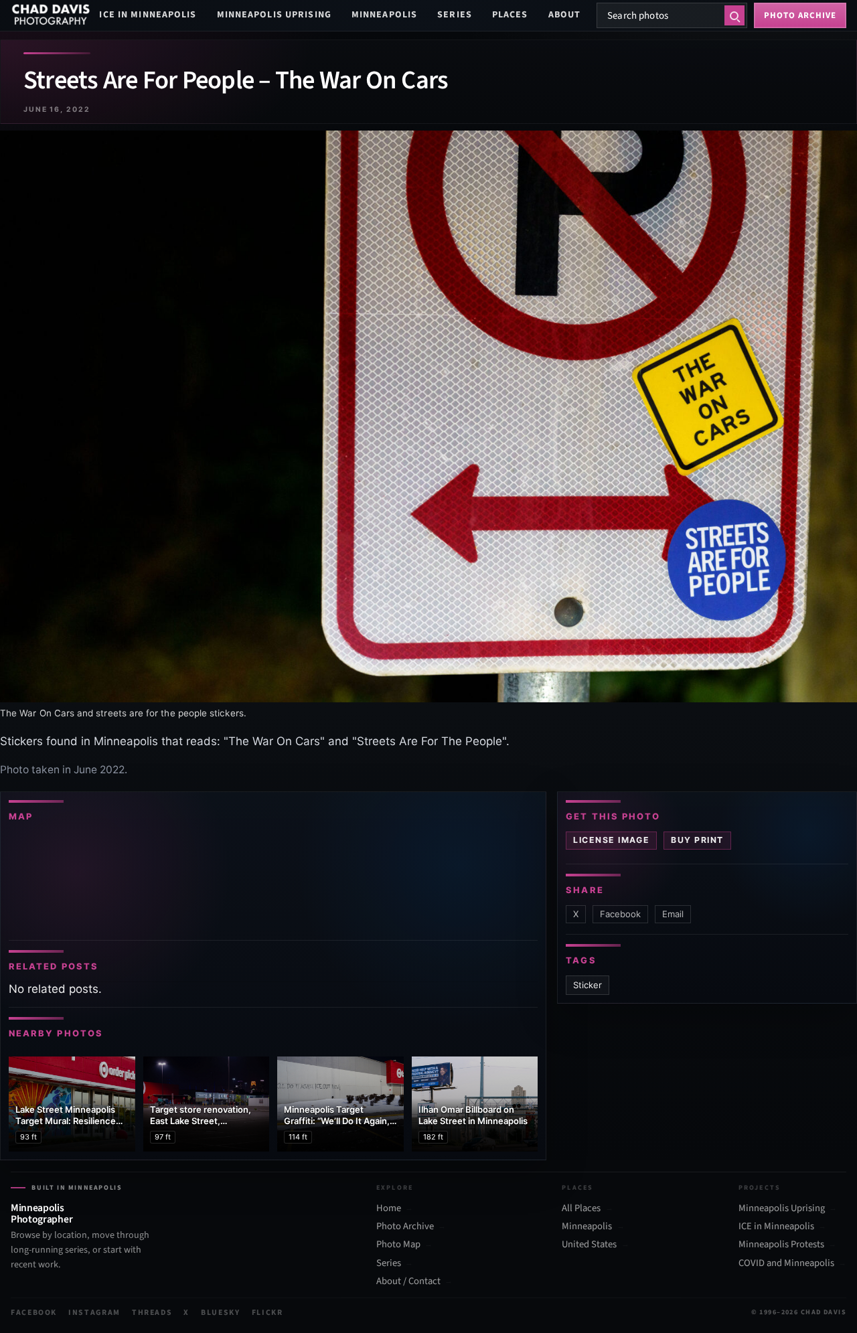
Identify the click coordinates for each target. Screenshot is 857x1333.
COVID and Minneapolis (786, 1263)
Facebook (620, 914)
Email (673, 914)
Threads (152, 1312)
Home (388, 1208)
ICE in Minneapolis (147, 14)
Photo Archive (405, 1226)
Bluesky (220, 1312)
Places (510, 14)
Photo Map (398, 1244)
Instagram (94, 1312)
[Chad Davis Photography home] (51, 15)
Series (454, 14)
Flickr (267, 1312)
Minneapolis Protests (781, 1244)
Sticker (587, 984)
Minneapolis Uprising (274, 14)
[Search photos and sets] (734, 15)
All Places (581, 1208)
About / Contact (408, 1281)
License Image (611, 840)
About (564, 14)
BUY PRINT (697, 840)
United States (589, 1244)
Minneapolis (384, 14)
